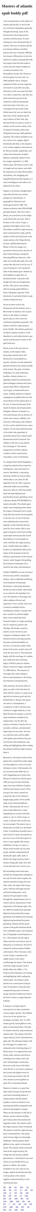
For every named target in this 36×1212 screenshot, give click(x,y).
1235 (4, 1193)
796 (10, 1190)
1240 (15, 1210)
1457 (22, 1210)
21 (10, 1193)
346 (26, 1190)
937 (4, 1204)
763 (15, 1193)
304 (19, 1204)
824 (17, 1207)
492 (10, 1196)
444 (29, 1201)
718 (28, 1207)
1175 (4, 1207)
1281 (27, 1193)
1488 (11, 1201)
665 (22, 1198)
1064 (15, 1198)
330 (10, 1198)
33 (21, 1190)
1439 (17, 1201)
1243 (26, 1196)
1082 (11, 1207)
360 (4, 1187)
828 (4, 1198)
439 (31, 1204)
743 (31, 1190)
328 (4, 1190)
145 (25, 1204)
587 (27, 1198)
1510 (4, 1201)
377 (15, 1190)
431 (15, 1187)
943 (22, 1207)
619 (14, 1204)
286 (10, 1187)
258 (23, 1201)
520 (21, 1193)
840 (4, 1210)
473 (15, 1196)
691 (4, 1196)
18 (21, 1196)
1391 (21, 1187)
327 (27, 1187)
